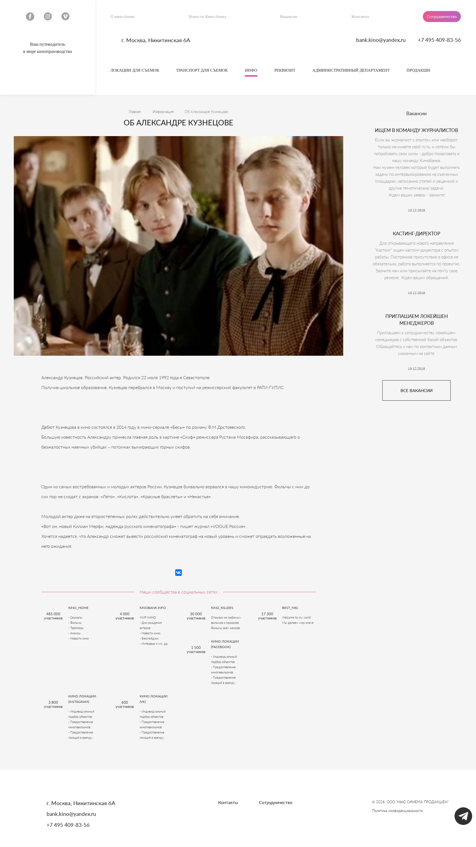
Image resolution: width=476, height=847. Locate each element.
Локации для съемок (134, 70)
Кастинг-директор (416, 233)
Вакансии (288, 16)
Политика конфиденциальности (397, 810)
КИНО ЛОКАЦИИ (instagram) (82, 699)
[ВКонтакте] (178, 572)
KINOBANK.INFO (153, 608)
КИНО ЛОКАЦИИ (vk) (153, 699)
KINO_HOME (78, 608)
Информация (163, 111)
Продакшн (418, 70)
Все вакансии (416, 390)
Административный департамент (351, 70)
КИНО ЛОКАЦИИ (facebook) (225, 644)
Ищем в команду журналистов (416, 130)
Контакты (360, 16)
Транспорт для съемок (202, 70)
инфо (251, 70)
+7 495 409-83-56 (439, 40)
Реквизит (284, 70)
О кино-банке (122, 16)
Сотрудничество (442, 16)
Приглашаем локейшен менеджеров (416, 319)
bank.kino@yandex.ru (381, 40)
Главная (134, 111)
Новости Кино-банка (207, 16)
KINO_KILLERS (222, 608)
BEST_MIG (290, 608)
